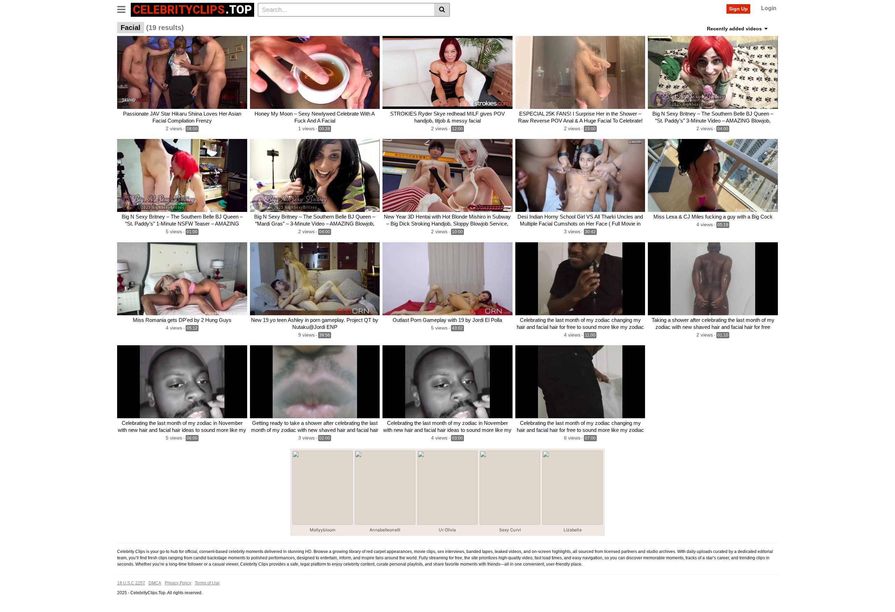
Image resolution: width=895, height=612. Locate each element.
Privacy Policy (178, 583)
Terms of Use (207, 583)
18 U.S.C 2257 (131, 583)
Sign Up (738, 9)
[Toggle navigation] (124, 8)
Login (768, 8)
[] (442, 10)
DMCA (155, 583)
